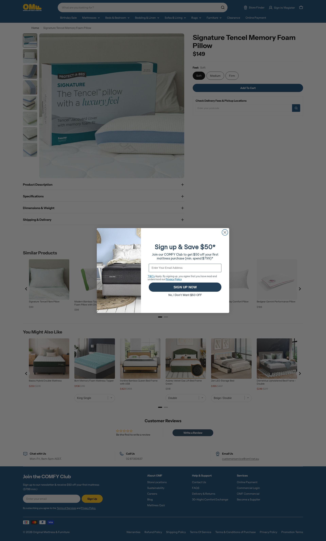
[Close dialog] (225, 232)
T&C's (151, 276)
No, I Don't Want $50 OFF (185, 295)
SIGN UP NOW (185, 287)
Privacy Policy (174, 279)
